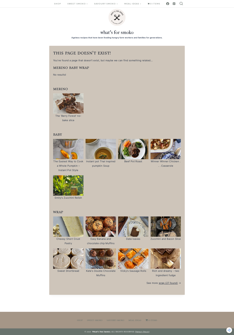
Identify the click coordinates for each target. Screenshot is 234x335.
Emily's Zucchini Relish (68, 197)
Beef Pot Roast (133, 161)
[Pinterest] (174, 4)
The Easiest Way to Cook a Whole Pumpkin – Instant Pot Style (68, 166)
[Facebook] (168, 4)
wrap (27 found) (168, 283)
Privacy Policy (142, 331)
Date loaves (133, 238)
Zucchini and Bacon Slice (166, 238)
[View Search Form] (181, 4)
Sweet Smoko (94, 320)
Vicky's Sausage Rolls (133, 270)
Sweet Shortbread (68, 270)
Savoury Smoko (115, 320)
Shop (57, 3)
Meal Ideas (134, 320)
